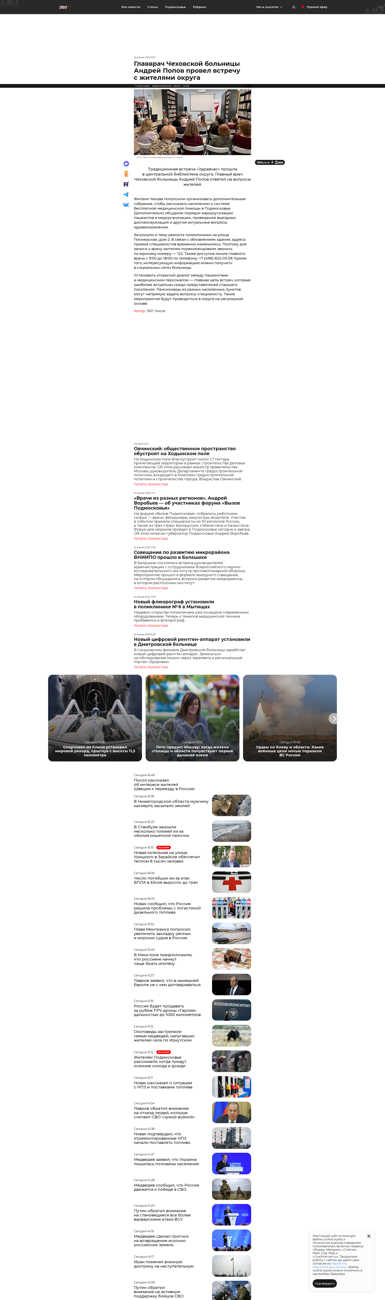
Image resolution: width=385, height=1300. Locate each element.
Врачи (177, 85)
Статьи (153, 7)
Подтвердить (325, 1283)
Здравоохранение (162, 85)
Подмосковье (175, 7)
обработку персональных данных (330, 1265)
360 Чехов (156, 311)
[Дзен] (270, 162)
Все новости (131, 7)
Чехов (186, 85)
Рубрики (199, 7)
